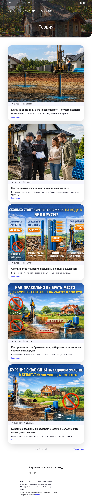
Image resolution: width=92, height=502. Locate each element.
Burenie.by (18, 423)
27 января (30, 423)
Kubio (37, 495)
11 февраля (29, 341)
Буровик (17, 104)
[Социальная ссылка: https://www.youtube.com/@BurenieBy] (83, 2)
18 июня (28, 182)
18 (46, 449)
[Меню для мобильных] (83, 11)
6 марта (28, 263)
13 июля (28, 104)
